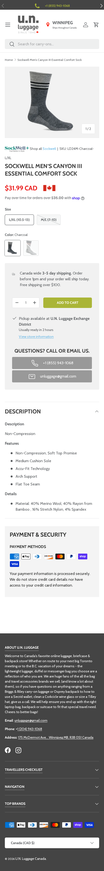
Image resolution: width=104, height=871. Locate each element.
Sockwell (49, 148)
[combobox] (52, 44)
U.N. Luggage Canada (30, 858)
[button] (96, 24)
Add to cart (67, 302)
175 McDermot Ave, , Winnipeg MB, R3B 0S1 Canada (55, 737)
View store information (36, 336)
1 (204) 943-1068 (29, 729)
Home (9, 60)
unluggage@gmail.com (31, 720)
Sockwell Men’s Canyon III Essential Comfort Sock (49, 60)
